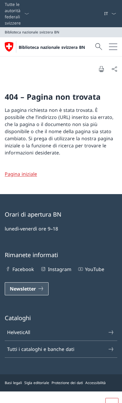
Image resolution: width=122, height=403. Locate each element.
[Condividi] (114, 68)
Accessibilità (95, 382)
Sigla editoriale (36, 382)
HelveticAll (18, 332)
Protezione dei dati (67, 382)
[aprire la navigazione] (113, 47)
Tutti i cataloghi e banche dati (40, 349)
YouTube (94, 269)
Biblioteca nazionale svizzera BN (52, 47)
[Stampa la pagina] (101, 68)
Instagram (59, 269)
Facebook (23, 269)
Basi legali (13, 382)
